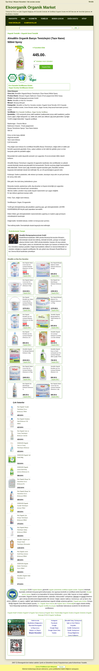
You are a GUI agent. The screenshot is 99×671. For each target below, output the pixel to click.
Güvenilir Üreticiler (42, 11)
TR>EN (91, 2)
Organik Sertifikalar (55, 615)
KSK (46, 615)
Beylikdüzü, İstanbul (12, 14)
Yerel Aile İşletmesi (84, 11)
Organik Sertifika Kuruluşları (47, 606)
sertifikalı (65, 589)
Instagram (54, 620)
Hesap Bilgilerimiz (73, 633)
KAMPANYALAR (30, 23)
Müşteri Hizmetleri (35, 633)
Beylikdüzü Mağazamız (35, 623)
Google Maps (54, 628)
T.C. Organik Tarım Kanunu (46, 603)
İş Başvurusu (35, 628)
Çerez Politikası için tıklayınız (46, 667)
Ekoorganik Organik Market (30, 7)
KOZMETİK (33, 18)
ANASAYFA (13, 18)
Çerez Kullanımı (73, 635)
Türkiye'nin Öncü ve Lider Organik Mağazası (20, 11)
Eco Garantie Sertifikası (23, 112)
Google (54, 625)
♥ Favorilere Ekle (39, 48)
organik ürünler (72, 589)
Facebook (54, 623)
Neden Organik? (23, 613)
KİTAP (84, 18)
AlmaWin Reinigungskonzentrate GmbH (25, 98)
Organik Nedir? (12, 613)
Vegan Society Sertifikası (40, 112)
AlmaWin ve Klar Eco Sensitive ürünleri (29, 105)
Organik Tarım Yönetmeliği (65, 603)
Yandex (54, 633)
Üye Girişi (9, 2)
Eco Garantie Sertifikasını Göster (20, 85)
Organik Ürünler (68, 613)
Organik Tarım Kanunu (37, 613)
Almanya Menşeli (19, 103)
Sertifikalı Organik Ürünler (58, 11)
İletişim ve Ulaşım (35, 630)
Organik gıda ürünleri (80, 601)
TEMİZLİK (44, 18)
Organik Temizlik (14, 33)
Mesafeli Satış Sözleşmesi (73, 620)
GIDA (23, 18)
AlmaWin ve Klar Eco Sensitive (22, 100)
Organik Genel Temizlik (29, 33)
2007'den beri (72, 11)
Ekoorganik (23, 589)
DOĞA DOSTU (73, 18)
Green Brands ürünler (31, 107)
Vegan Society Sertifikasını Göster (21, 88)
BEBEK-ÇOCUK (58, 18)
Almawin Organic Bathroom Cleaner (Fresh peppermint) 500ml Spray (41, 96)
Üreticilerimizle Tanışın (17, 231)
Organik (80, 589)
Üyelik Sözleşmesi (73, 630)
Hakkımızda (35, 620)
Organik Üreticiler (79, 613)
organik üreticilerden (55, 589)
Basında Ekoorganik (35, 625)
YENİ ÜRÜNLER (14, 23)
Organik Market (37, 589)
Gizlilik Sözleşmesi (73, 628)
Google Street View (54, 630)
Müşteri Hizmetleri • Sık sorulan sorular (27, 2)
